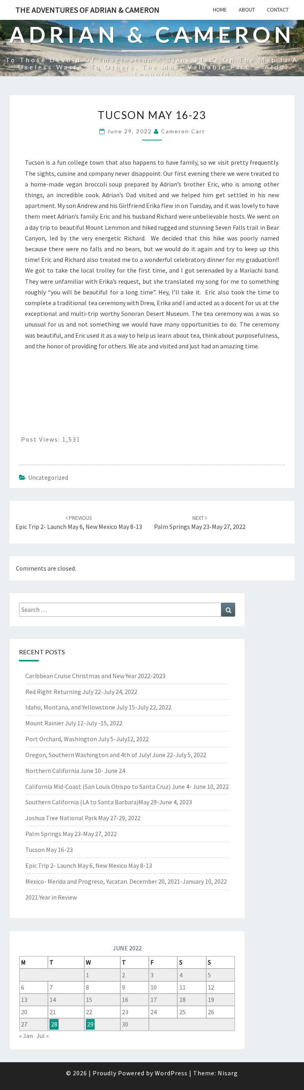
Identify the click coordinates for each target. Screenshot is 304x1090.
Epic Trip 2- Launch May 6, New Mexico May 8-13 (88, 865)
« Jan (26, 1036)
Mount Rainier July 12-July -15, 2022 (73, 723)
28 (54, 1024)
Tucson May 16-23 (49, 850)
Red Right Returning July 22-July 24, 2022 (81, 692)
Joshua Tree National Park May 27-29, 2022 (83, 818)
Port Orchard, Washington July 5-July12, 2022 (87, 739)
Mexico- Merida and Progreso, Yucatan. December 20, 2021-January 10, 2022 (126, 881)
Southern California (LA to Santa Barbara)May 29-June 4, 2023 (108, 802)
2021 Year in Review (51, 897)
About (247, 9)
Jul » (42, 1036)
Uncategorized (48, 477)
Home (220, 9)
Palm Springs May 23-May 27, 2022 (71, 834)
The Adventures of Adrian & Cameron (87, 10)
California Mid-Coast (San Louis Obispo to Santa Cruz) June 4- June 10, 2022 (127, 786)
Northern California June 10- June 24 (75, 771)
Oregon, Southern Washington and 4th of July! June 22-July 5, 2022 (115, 755)
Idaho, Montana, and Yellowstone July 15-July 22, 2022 (98, 707)
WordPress (171, 1073)
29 (90, 1024)
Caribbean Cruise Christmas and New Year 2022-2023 (95, 676)
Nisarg (228, 1073)
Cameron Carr (183, 131)
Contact (278, 9)
